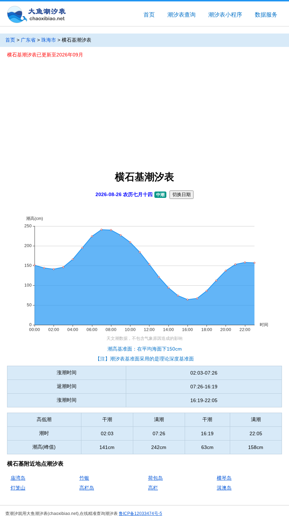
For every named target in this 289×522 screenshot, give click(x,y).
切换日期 (181, 194)
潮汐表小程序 (225, 15)
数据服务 (266, 15)
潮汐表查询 (181, 15)
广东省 (28, 40)
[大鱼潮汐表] (36, 15)
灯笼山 (18, 488)
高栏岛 (86, 488)
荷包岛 (155, 478)
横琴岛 (224, 478)
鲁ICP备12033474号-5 (140, 513)
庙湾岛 (18, 478)
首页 (149, 15)
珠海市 (48, 40)
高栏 (153, 488)
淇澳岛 (224, 488)
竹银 (84, 478)
